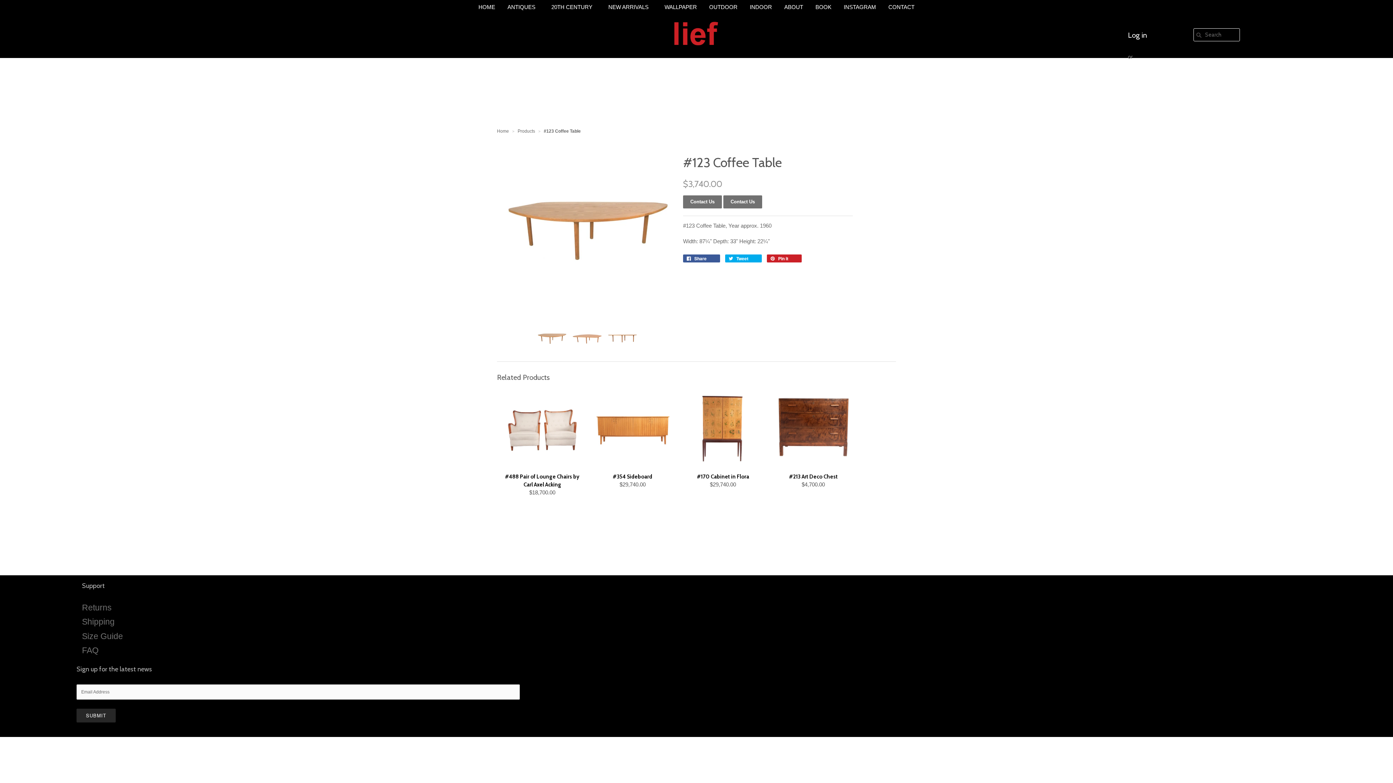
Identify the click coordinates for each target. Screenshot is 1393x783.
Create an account (1156, 78)
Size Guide (102, 636)
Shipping (98, 621)
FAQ (90, 650)
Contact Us (743, 201)
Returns (97, 607)
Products (526, 131)
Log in (1137, 35)
